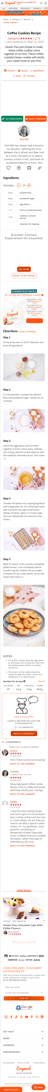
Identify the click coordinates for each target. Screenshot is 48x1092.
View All (41, 681)
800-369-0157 (36, 1077)
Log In (18, 747)
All (3, 8)
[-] (19, 185)
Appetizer (13, 8)
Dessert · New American (14, 921)
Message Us (21, 2)
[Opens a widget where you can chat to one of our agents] (38, 1087)
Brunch (37, 8)
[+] (29, 185)
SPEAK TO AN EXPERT (23, 275)
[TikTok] (16, 1017)
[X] (37, 1017)
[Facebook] (11, 1017)
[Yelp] (21, 1017)
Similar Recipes (24, 890)
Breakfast (25, 8)
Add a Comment (24, 733)
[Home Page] (10, 3)
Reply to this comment (22, 763)
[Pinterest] (32, 1017)
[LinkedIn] (42, 1017)
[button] (2, 3)
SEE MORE (24, 269)
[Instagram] (6, 1017)
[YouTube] (27, 1017)
